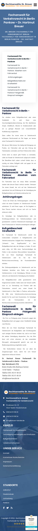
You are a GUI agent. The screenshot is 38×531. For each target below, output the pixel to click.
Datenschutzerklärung (11, 466)
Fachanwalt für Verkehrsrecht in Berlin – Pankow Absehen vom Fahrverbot (17, 69)
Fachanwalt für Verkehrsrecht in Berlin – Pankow (19, 59)
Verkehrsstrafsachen (11, 443)
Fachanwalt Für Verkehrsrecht (14, 430)
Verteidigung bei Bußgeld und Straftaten (19, 434)
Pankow (6, 503)
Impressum (7, 462)
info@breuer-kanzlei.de (16, 420)
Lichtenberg (7, 498)
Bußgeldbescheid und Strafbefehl (16, 82)
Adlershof (7, 490)
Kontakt (6, 453)
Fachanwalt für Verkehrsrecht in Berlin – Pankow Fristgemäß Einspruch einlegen (17, 91)
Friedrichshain (8, 494)
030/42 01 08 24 (13, 416)
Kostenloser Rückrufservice (13, 457)
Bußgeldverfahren (10, 439)
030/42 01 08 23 (13, 412)
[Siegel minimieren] (36, 517)
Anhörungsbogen (14, 77)
